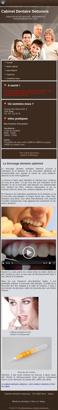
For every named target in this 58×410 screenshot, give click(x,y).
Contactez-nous (13, 78)
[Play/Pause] (3, 263)
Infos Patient (11, 70)
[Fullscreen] (54, 263)
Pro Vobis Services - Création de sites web (33, 408)
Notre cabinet (12, 66)
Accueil (9, 62)
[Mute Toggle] (50, 263)
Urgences (10, 74)
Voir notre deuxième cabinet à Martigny (29, 154)
